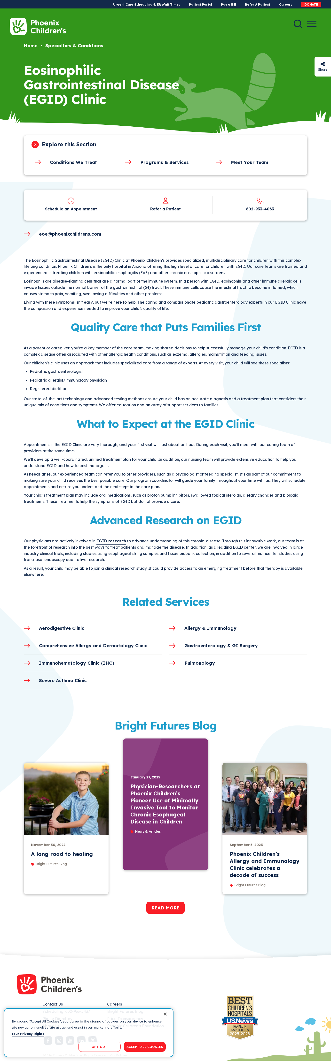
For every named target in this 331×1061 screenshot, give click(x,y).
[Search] (297, 23)
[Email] (323, 64)
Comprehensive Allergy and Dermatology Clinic (93, 645)
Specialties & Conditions (74, 45)
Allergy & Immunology (210, 628)
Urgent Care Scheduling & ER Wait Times (146, 4)
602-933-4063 (260, 209)
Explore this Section (69, 144)
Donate (311, 4)
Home (31, 45)
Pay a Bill (228, 4)
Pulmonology (199, 663)
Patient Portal (200, 4)
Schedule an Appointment (71, 209)
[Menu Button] (311, 24)
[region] (88, 1032)
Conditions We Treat (73, 162)
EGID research (111, 540)
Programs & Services (164, 162)
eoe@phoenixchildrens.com (70, 234)
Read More (165, 908)
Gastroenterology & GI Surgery (221, 645)
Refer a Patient (165, 209)
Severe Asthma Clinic (63, 680)
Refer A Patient (257, 4)
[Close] (165, 1014)
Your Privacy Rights (28, 1034)
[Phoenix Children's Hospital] (38, 26)
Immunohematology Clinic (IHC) (76, 663)
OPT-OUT (99, 1046)
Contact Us (52, 1004)
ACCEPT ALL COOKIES (144, 1046)
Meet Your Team (249, 162)
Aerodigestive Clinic (61, 628)
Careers (285, 4)
